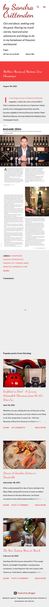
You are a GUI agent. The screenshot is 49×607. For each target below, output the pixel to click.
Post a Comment (20, 505)
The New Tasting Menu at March (21, 550)
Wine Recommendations (15, 267)
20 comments (18, 427)
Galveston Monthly (13, 259)
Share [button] (6, 271)
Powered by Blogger (26, 593)
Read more (40, 427)
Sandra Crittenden (13, 263)
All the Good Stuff (11, 54)
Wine (26, 263)
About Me (30, 54)
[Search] (38, 4)
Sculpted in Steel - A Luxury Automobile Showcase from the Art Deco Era (23, 396)
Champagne (16, 256)
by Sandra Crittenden (18, 10)
